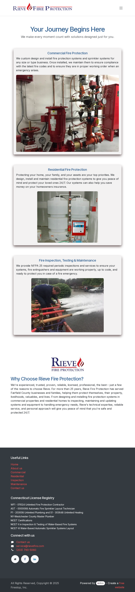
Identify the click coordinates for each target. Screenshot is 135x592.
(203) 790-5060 (26, 550)
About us (16, 468)
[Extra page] (15, 559)
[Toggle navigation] (121, 7)
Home (14, 464)
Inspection (17, 480)
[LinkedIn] (35, 559)
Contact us (17, 488)
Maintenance (19, 484)
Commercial (18, 472)
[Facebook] (25, 559)
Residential (17, 476)
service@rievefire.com (30, 546)
